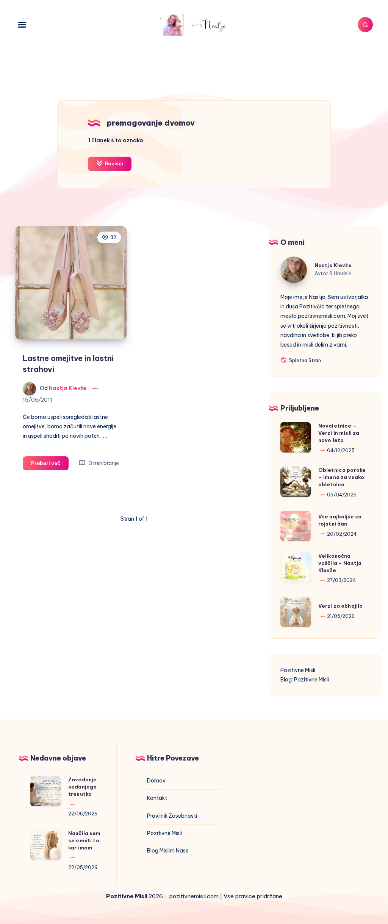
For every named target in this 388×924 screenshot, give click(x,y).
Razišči (113, 163)
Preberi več (50, 465)
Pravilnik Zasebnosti (172, 815)
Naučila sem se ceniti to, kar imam (84, 840)
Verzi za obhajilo (340, 606)
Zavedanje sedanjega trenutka (82, 786)
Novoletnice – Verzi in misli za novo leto (339, 433)
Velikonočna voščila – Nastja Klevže (339, 563)
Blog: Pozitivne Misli (304, 679)
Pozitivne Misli (297, 670)
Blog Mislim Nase (168, 850)
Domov (156, 780)
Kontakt (157, 798)
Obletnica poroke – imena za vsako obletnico (342, 477)
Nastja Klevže (333, 265)
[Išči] (365, 24)
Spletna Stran (304, 361)
